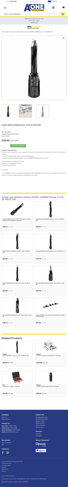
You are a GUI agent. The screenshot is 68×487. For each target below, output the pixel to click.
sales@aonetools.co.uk (11, 432)
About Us (4, 417)
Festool (8, 136)
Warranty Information (42, 419)
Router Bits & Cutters (22, 32)
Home (3, 32)
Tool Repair (39, 436)
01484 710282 (12, 426)
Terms (3, 476)
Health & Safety (40, 423)
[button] (63, 38)
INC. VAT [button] (55, 1)
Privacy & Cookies (10, 476)
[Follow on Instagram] (9, 452)
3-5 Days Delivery (18, 146)
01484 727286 (13, 428)
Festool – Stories (40, 421)
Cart (3, 444)
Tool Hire (38, 434)
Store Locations (6, 419)
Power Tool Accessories (10, 32)
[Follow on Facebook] (4, 452)
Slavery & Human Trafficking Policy (38, 479)
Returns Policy (40, 427)
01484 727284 (16, 430)
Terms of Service (40, 425)
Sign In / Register (6, 442)
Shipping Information (42, 417)
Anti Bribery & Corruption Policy (9, 479)
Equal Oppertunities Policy (23, 479)
